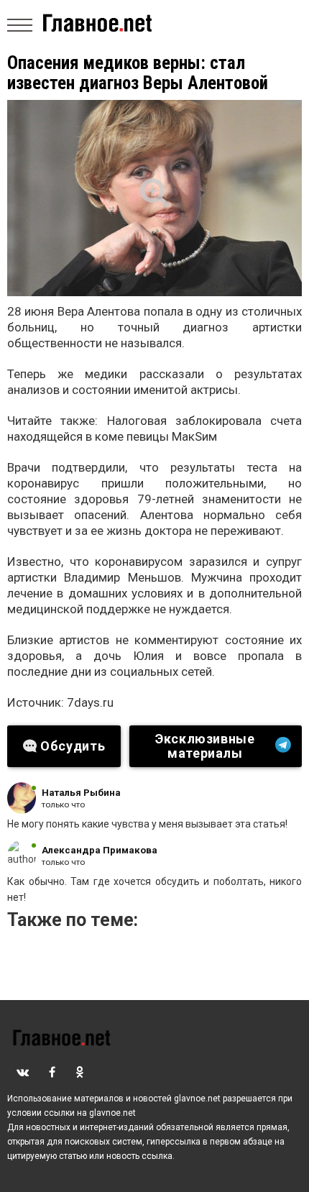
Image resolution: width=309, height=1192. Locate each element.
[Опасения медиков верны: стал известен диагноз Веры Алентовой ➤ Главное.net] (154, 198)
